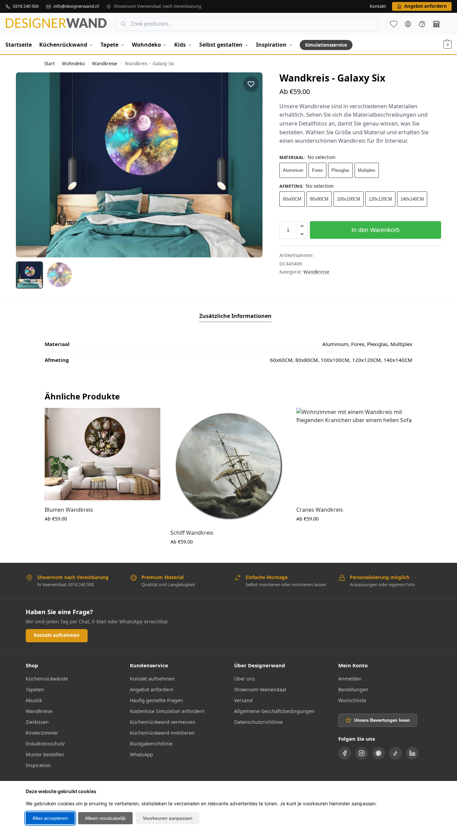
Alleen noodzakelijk (105, 818)
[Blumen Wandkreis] (102, 454)
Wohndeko (73, 64)
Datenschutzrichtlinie (258, 722)
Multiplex (366, 170)
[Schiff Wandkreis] (228, 466)
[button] (447, 45)
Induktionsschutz (45, 743)
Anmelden (350, 678)
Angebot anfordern (152, 689)
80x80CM (319, 199)
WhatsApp (141, 754)
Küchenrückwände (47, 678)
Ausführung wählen (102, 533)
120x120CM (380, 199)
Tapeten (35, 689)
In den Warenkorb (375, 230)
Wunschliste (394, 24)
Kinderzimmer (42, 733)
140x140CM (412, 199)
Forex (317, 170)
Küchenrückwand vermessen (163, 722)
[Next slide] (251, 164)
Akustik (34, 700)
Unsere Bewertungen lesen (382, 720)
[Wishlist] (150, 418)
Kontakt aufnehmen (56, 635)
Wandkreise (104, 64)
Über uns (244, 678)
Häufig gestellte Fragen (156, 700)
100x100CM (348, 199)
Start (49, 64)
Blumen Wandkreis (69, 509)
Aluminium (293, 170)
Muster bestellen (45, 754)
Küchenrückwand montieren (162, 733)
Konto (408, 24)
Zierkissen (37, 722)
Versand (243, 700)
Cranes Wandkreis (319, 509)
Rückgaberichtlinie (151, 743)
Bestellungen (353, 689)
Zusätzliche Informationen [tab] (235, 316)
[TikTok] (395, 753)
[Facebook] (344, 753)
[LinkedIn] (412, 753)
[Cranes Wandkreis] (354, 454)
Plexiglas (340, 170)
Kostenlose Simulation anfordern (167, 711)
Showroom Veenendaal (260, 689)
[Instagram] (361, 753)
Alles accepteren (50, 818)
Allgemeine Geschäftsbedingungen (274, 711)
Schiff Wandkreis (191, 532)
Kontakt (378, 6)
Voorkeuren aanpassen (167, 818)
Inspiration (38, 765)
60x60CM (292, 199)
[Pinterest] (378, 753)
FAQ (422, 24)
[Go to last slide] (27, 164)
